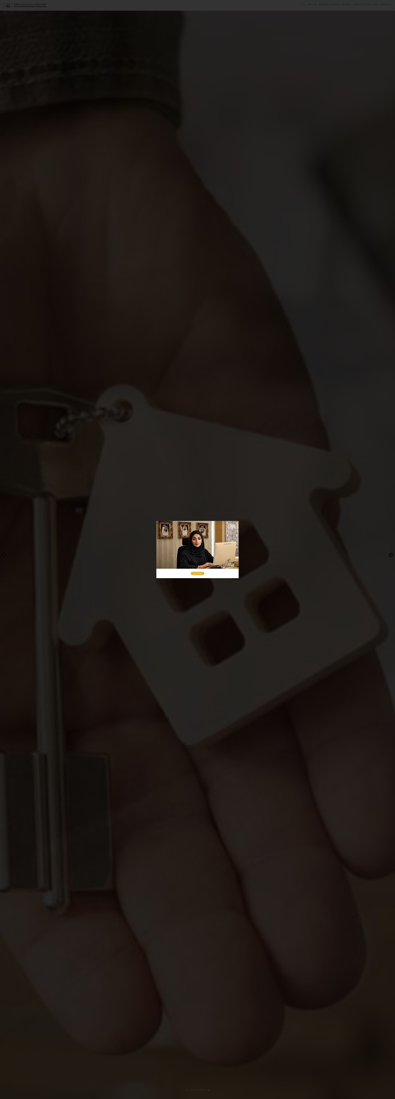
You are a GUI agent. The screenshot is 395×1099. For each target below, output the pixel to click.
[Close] (235, 524)
